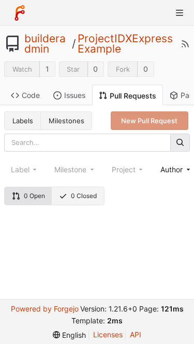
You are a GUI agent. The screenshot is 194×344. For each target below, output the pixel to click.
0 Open (34, 196)
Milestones (66, 121)
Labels (22, 121)
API (135, 334)
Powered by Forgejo (45, 308)
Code (31, 95)
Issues (74, 95)
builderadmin (45, 44)
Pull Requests (133, 95)
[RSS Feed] (185, 43)
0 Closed (84, 196)
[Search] (180, 143)
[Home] (19, 13)
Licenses (108, 334)
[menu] (69, 335)
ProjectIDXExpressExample (125, 44)
